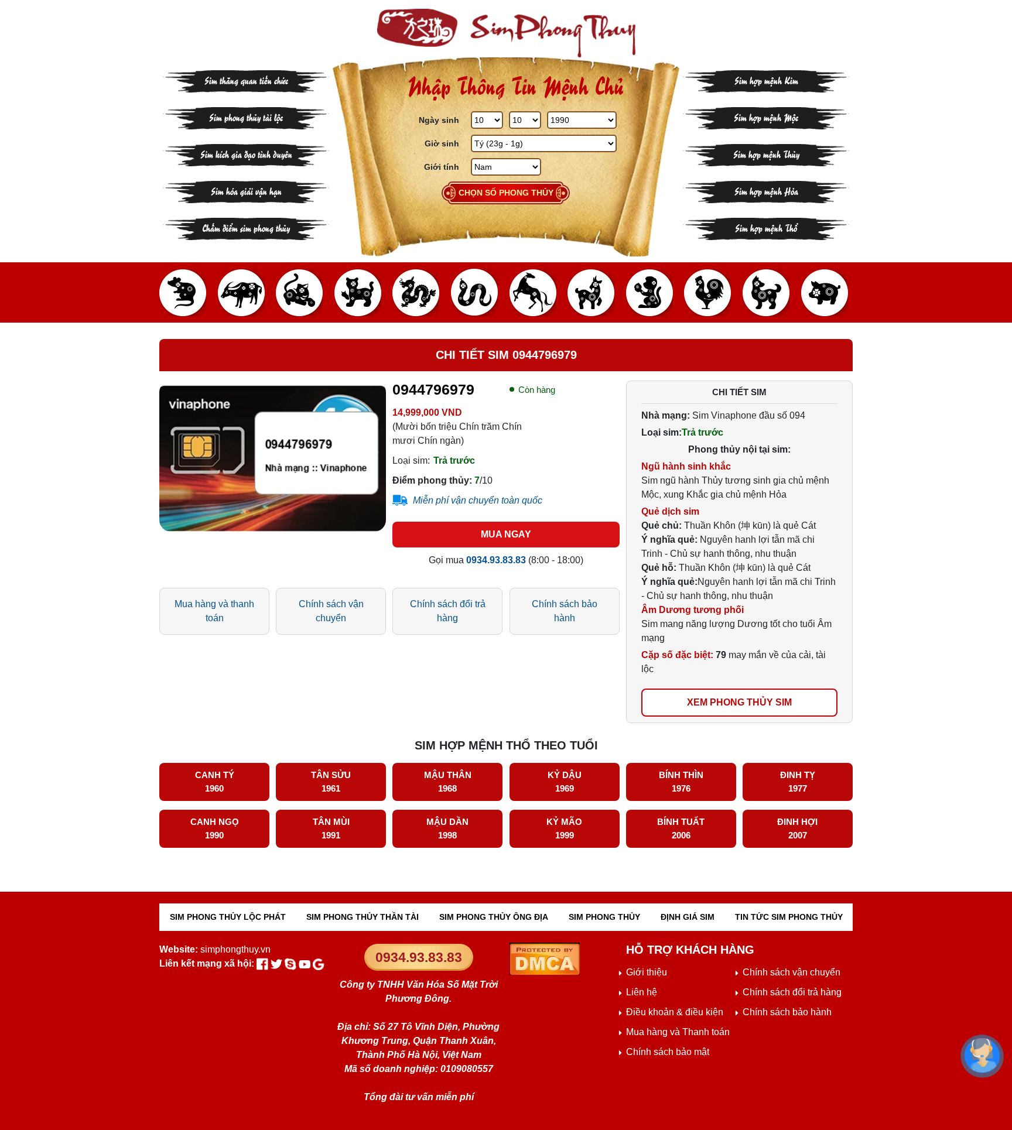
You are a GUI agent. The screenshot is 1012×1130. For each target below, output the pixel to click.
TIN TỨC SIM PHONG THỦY (789, 917)
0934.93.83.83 (418, 957)
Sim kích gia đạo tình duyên (246, 153)
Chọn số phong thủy (506, 192)
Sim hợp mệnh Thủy (766, 153)
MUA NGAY (506, 534)
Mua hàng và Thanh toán (678, 1032)
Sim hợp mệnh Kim (766, 80)
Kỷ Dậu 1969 (565, 781)
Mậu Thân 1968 (447, 781)
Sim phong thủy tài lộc (246, 116)
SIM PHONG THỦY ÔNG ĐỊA (493, 917)
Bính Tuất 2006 (681, 828)
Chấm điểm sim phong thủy (246, 227)
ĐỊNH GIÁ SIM (687, 917)
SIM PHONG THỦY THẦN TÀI (362, 917)
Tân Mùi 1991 (331, 828)
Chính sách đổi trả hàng (448, 611)
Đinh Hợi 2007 (797, 828)
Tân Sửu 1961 (331, 781)
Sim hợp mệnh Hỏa (766, 190)
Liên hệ (641, 992)
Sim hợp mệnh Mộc (766, 116)
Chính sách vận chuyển (331, 611)
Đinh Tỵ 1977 (797, 781)
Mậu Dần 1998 (447, 828)
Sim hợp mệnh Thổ (766, 227)
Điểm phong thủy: (432, 480)
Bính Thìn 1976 (681, 781)
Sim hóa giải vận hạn (246, 190)
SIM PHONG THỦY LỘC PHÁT (228, 917)
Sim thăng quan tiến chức (246, 80)
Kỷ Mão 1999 (564, 828)
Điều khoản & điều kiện (674, 1012)
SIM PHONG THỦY (604, 917)
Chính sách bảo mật (667, 1052)
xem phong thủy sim (739, 702)
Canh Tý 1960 (214, 781)
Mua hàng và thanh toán (214, 611)
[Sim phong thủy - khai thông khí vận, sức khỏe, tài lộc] (506, 33)
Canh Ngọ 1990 (214, 828)
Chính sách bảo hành (564, 611)
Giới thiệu (646, 972)
